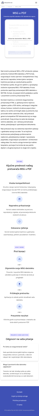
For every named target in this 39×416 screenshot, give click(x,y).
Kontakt (19, 392)
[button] (19, 347)
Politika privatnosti (19, 400)
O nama (19, 405)
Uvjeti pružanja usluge (19, 396)
